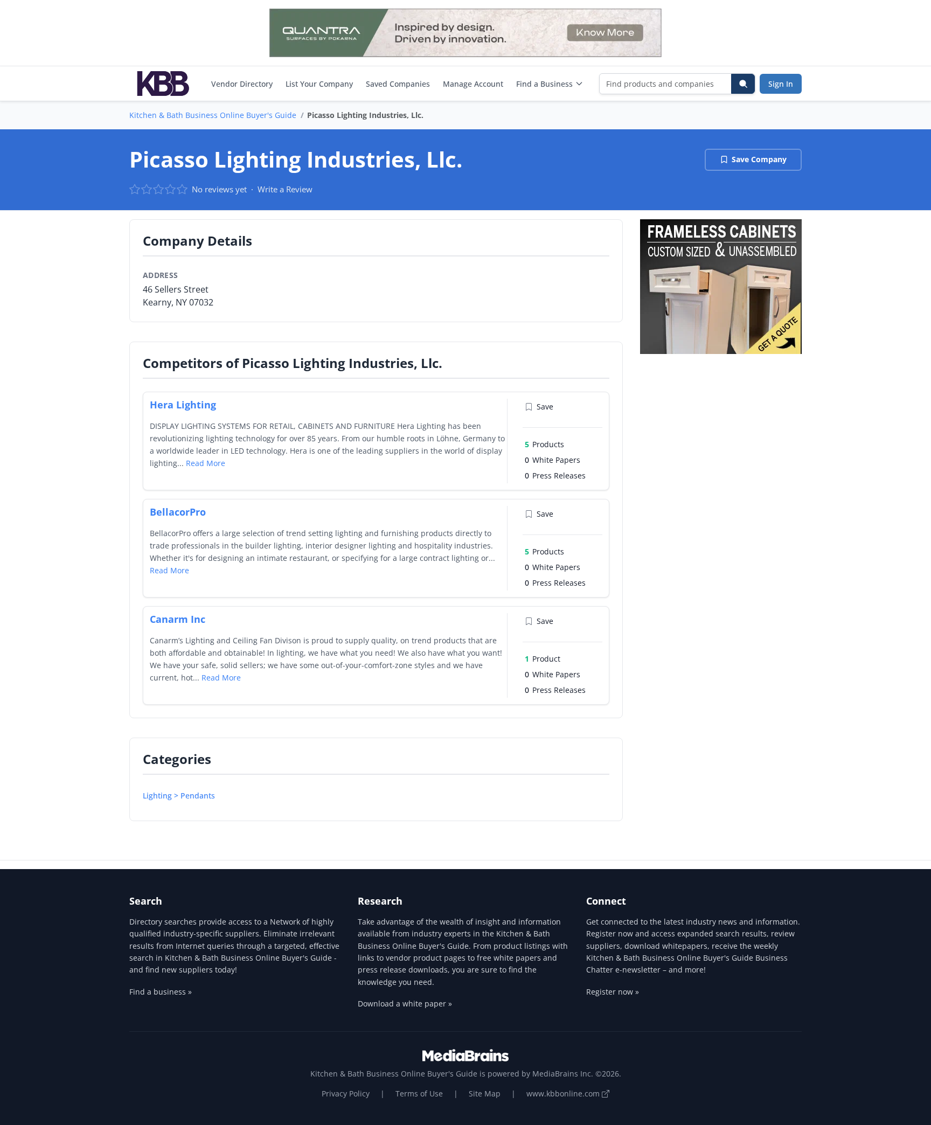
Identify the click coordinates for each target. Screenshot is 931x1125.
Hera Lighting (183, 404)
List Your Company (319, 84)
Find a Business (544, 84)
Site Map (485, 1093)
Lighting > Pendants (179, 795)
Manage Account (473, 84)
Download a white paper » (405, 1003)
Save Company (759, 159)
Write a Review (285, 189)
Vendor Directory (242, 84)
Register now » (612, 992)
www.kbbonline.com (564, 1093)
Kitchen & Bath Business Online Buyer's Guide (212, 115)
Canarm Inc (177, 619)
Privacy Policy (346, 1093)
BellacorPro (178, 511)
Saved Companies (398, 84)
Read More (205, 463)
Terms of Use (419, 1093)
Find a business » (160, 992)
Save (545, 406)
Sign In (780, 84)
